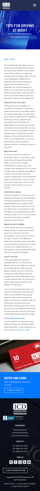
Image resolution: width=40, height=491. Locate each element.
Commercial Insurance (20, 433)
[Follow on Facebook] (15, 462)
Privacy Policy (9, 484)
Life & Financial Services (20, 436)
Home (10, 34)
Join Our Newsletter (16, 470)
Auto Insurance (23, 34)
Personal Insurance (20, 430)
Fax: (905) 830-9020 (20, 451)
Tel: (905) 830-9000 (20, 446)
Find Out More (14, 390)
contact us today (23, 330)
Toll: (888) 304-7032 (20, 449)
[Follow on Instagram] (11, 462)
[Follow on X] (20, 462)
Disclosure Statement (27, 484)
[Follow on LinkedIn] (24, 462)
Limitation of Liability (21, 486)
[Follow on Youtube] (29, 462)
